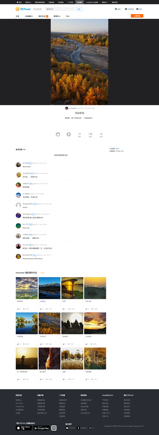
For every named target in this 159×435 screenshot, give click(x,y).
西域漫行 (65, 336)
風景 (117, 148)
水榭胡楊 (88, 372)
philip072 (26, 183)
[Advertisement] (79, 126)
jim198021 (26, 194)
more (42, 273)
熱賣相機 (105, 406)
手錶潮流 (62, 416)
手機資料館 (41, 406)
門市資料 (105, 400)
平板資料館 (41, 410)
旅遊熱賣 (84, 403)
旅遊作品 (84, 410)
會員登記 (127, 410)
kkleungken (27, 214)
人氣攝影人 (29, 16)
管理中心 (57, 16)
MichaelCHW (27, 255)
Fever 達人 (19, 403)
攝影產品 (62, 403)
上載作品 (137, 16)
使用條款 (127, 413)
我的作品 (43, 16)
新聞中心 (19, 400)
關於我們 (127, 400)
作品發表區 (19, 410)
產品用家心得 (42, 413)
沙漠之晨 (88, 301)
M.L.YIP (25, 224)
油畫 (63, 372)
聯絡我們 (127, 403)
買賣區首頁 (63, 400)
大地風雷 (88, 336)
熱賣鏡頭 (105, 410)
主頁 (17, 16)
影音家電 (62, 413)
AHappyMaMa (28, 204)
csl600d (25, 234)
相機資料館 (41, 400)
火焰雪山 (43, 301)
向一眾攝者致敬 (22, 372)
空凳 (63, 301)
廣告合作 (127, 406)
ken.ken (25, 245)
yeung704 (26, 173)
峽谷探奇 (43, 372)
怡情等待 (20, 301)
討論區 (18, 413)
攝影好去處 (86, 400)
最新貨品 (105, 403)
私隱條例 (127, 416)
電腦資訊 (62, 410)
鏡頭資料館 (41, 403)
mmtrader (73, 108)
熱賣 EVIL (105, 416)
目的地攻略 (84, 406)
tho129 (25, 163)
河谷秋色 (43, 336)
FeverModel (20, 406)
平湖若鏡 (20, 336)
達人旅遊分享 (85, 413)
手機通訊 (62, 406)
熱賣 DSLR (106, 413)
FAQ (67, 16)
